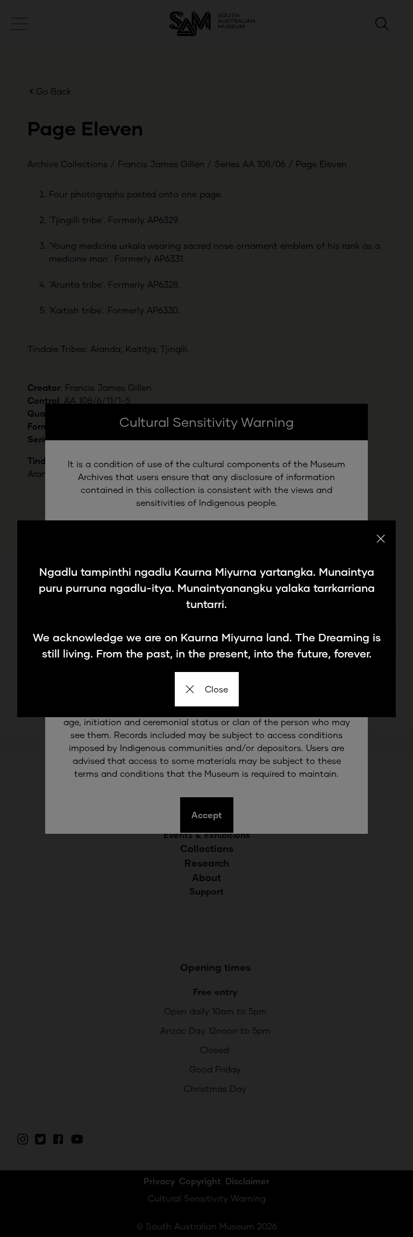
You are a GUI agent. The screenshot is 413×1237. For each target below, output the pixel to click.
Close (216, 689)
